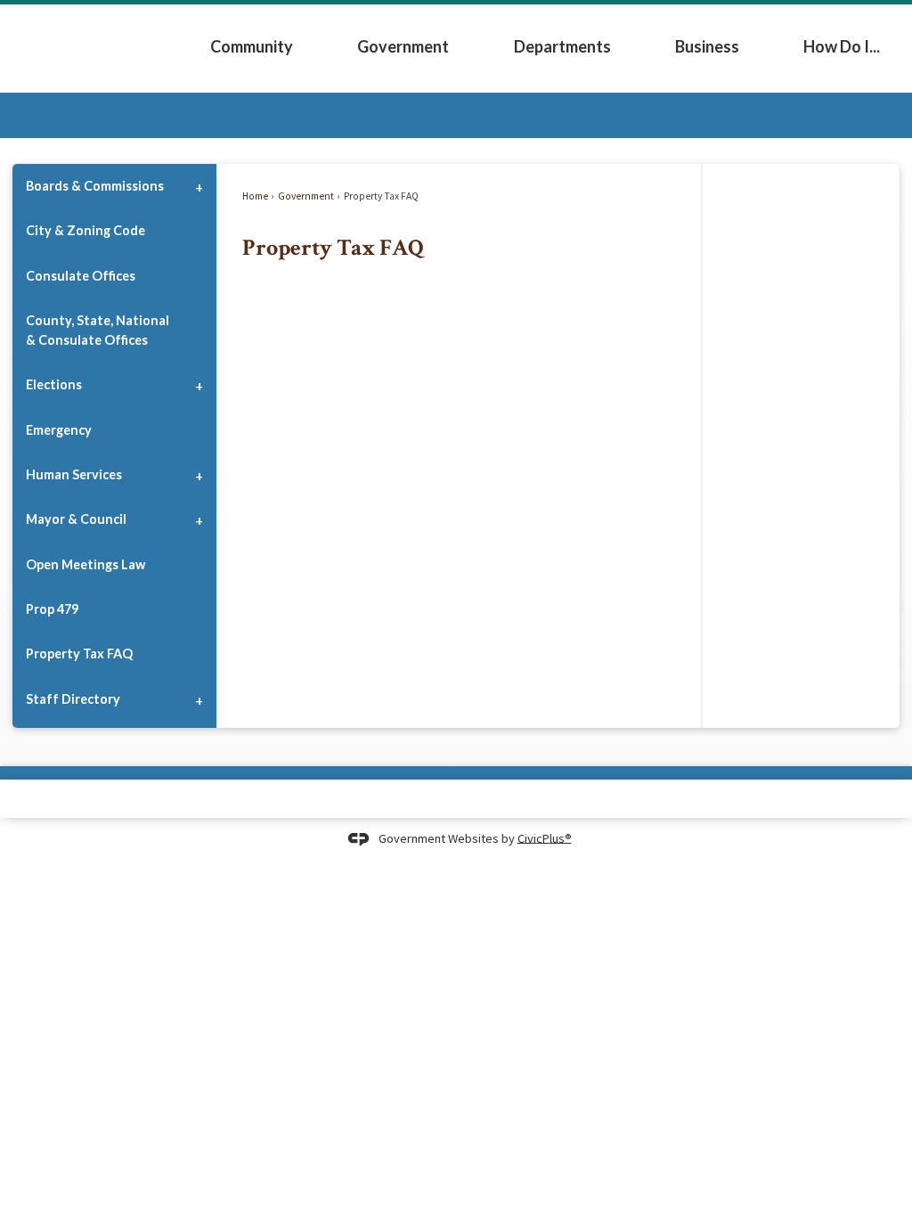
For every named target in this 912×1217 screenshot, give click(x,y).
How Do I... (841, 46)
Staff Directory (73, 699)
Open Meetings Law (85, 564)
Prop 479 (52, 609)
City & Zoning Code (85, 230)
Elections (54, 384)
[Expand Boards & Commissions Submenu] (198, 186)
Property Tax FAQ (79, 653)
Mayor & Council (76, 519)
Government (403, 46)
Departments (562, 46)
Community (251, 46)
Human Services (74, 474)
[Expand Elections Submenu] (198, 385)
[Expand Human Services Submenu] (198, 475)
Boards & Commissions (95, 185)
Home (255, 196)
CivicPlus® (544, 837)
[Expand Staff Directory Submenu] (198, 698)
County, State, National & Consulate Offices (97, 330)
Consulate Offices (80, 275)
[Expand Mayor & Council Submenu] (198, 519)
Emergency (59, 429)
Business (707, 46)
